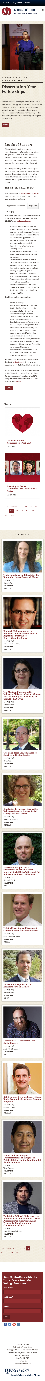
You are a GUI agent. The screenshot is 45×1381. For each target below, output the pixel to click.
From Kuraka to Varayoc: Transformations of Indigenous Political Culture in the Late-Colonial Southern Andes (22, 1159)
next (6, 515)
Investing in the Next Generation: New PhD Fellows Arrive (22, 488)
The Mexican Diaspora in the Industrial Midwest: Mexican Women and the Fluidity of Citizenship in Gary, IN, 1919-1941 (22, 695)
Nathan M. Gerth (9, 880)
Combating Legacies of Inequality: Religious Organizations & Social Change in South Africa (20, 811)
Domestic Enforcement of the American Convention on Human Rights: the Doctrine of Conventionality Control (20, 634)
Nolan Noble (7, 761)
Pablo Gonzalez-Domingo (12, 644)
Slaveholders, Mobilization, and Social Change (19, 1041)
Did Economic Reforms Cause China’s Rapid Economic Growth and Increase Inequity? (22, 1099)
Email (6, 1306)
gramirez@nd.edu (18, 362)
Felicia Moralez (8, 705)
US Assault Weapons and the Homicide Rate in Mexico (17, 985)
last (12, 515)
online (18, 381)
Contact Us (22, 1361)
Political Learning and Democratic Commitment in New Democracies (20, 929)
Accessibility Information (22, 1364)
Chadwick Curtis (9, 1107)
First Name (8, 1287)
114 (16, 511)
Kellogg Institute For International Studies (22, 1350)
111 (36, 506)
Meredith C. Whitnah (10, 819)
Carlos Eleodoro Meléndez (12, 1231)
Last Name (8, 1297)
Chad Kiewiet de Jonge (11, 936)
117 (32, 511)
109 (26, 506)
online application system (30, 193)
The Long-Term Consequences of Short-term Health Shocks (20, 753)
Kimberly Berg (8, 583)
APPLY (5, 125)
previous (14, 506)
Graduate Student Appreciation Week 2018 (19, 441)
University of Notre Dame (22, 1347)
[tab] (16, 206)
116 (27, 511)
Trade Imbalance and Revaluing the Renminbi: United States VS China (21, 576)
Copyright (20, 1344)
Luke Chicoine (8, 993)
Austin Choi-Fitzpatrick (11, 1049)
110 (31, 506)
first (6, 506)
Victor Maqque (8, 1168)
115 (22, 511)
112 (6, 511)
